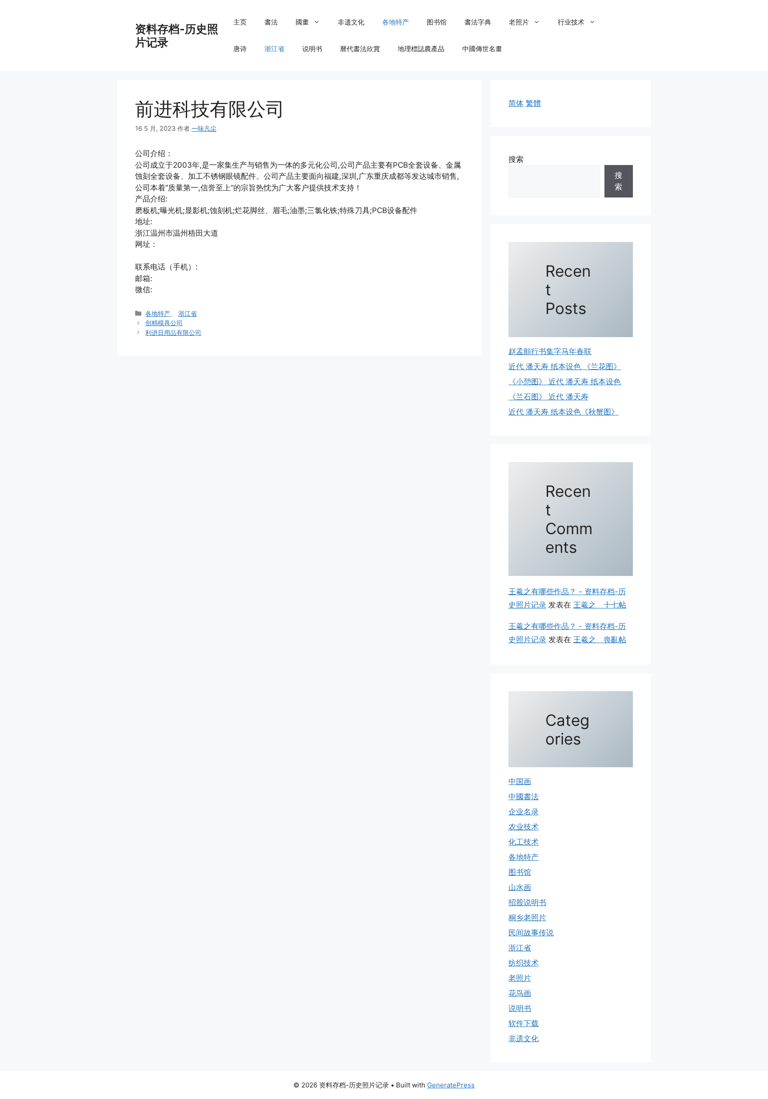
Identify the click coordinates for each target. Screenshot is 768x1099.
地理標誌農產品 (421, 48)
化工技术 (523, 841)
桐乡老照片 (527, 917)
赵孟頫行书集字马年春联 (550, 351)
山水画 (519, 887)
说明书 (312, 48)
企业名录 (523, 811)
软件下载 (523, 1023)
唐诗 (240, 48)
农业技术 (523, 826)
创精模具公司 (164, 322)
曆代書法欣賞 (360, 48)
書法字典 (477, 22)
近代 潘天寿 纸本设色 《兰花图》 (564, 366)
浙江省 (274, 48)
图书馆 (437, 22)
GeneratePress (451, 1085)
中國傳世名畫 (482, 48)
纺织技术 (523, 962)
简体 (516, 103)
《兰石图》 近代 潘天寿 (548, 396)
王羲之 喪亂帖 (599, 639)
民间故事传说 (531, 932)
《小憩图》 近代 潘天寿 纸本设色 (564, 381)
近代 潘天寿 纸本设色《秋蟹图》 (563, 411)
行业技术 (571, 22)
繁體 (533, 103)
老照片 (519, 22)
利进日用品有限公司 (173, 332)
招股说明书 (527, 902)
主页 (240, 22)
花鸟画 (519, 993)
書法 (271, 22)
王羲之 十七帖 (599, 604)
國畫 (302, 22)
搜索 (516, 159)
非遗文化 (351, 22)
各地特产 (395, 22)
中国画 (519, 781)
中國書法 (523, 796)
